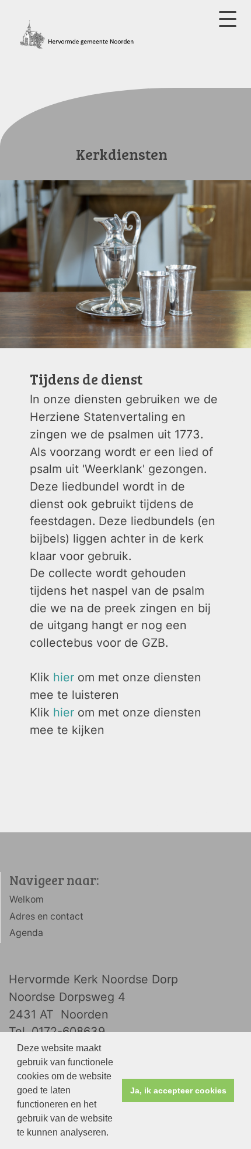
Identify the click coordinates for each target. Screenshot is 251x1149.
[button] (112, 1134)
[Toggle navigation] (227, 19)
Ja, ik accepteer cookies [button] (178, 1090)
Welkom (26, 899)
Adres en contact (46, 916)
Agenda (26, 932)
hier (63, 677)
